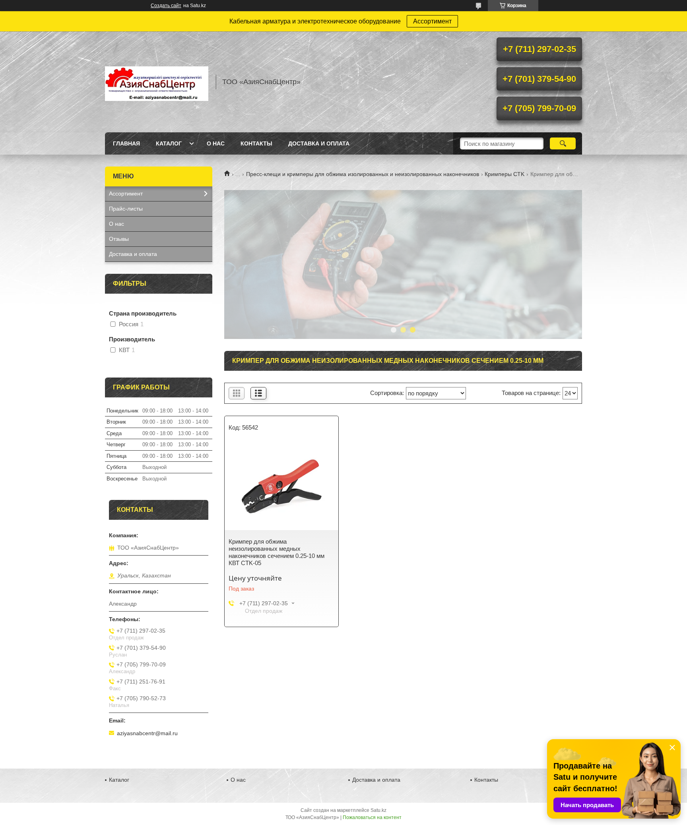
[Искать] (563, 143)
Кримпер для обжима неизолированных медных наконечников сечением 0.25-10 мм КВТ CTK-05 (276, 552)
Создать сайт (166, 5)
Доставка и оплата (318, 143)
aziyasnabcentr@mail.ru (147, 733)
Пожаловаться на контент (372, 817)
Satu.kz (378, 810)
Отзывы (119, 239)
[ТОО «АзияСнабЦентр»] (156, 82)
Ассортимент (432, 21)
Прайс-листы (126, 208)
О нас (216, 143)
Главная (126, 143)
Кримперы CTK (504, 174)
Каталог (169, 143)
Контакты (256, 143)
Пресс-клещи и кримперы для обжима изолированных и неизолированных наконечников (362, 174)
